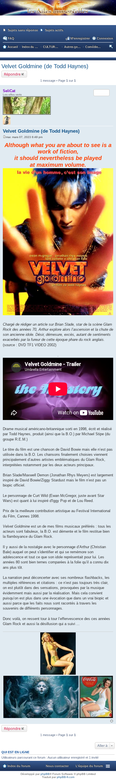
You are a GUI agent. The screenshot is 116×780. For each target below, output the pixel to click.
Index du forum (19, 766)
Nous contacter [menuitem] (57, 766)
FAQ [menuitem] (11, 38)
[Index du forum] (58, 22)
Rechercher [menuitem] (111, 47)
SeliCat (9, 91)
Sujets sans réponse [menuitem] (23, 30)
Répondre (12, 74)
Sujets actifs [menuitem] (54, 30)
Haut (111, 721)
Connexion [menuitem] (105, 38)
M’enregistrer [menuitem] (80, 38)
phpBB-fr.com (65, 777)
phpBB (45, 773)
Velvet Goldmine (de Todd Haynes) (44, 66)
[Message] (4, 137)
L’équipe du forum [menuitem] (89, 766)
